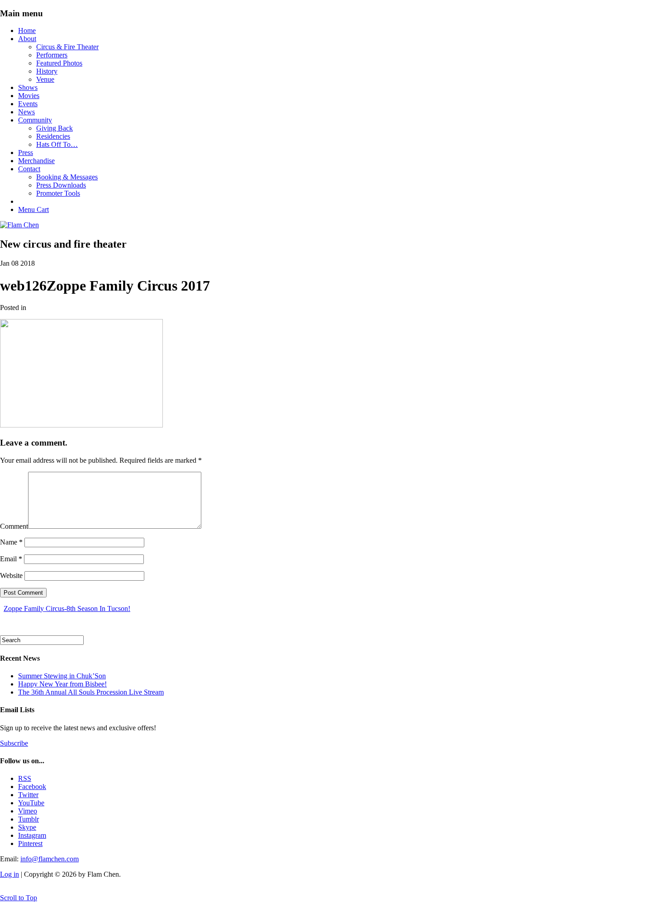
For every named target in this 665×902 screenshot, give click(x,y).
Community (35, 120)
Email (11, 559)
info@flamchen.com (49, 859)
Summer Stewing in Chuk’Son (62, 676)
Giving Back (54, 128)
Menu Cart (33, 209)
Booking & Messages (67, 177)
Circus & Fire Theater (67, 47)
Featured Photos (59, 63)
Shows (28, 87)
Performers (51, 55)
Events (28, 104)
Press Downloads (61, 185)
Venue (45, 79)
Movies (28, 95)
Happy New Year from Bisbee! (62, 684)
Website (11, 575)
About (27, 38)
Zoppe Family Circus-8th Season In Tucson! (67, 608)
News (26, 112)
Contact (29, 169)
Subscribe (14, 743)
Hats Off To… (57, 144)
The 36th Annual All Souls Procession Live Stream (91, 692)
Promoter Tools (58, 193)
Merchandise (36, 160)
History (46, 71)
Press (25, 152)
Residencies (53, 136)
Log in (9, 874)
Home (27, 30)
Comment (14, 526)
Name (11, 542)
